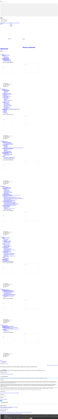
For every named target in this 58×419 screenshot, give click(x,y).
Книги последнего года (7, 242)
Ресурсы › (2, 13)
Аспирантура (5, 149)
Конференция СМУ (6, 193)
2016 (16, 412)
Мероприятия (2, 186)
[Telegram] (1, 400)
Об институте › (3, 5)
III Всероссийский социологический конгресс (10, 205)
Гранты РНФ (5, 145)
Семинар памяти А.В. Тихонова (8, 192)
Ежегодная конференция (7, 206)
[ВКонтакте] (0, 400)
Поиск (1, 1)
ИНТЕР (5, 297)
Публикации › (3, 10)
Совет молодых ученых (7, 98)
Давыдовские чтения (6, 207)
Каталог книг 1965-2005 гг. (7, 250)
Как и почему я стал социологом (8, 154)
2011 (24, 412)
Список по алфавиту (6, 95)
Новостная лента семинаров (7, 187)
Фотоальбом (5, 110)
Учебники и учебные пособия (8, 151)
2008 (29, 412)
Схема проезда (6, 112)
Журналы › (2, 12)
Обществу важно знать (7, 155)
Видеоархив (5, 111)
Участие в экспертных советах (8, 143)
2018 (13, 412)
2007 (31, 412)
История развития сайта (7, 60)
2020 (10, 412)
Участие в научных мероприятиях (8, 100)
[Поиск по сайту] (1, 17)
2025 (2, 412)
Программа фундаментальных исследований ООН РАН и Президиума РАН (13, 147)
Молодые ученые (6, 97)
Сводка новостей (6, 56)
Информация (2, 54)
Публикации (5, 99)
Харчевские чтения (6, 189)
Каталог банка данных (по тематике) (8, 328)
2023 (5, 412)
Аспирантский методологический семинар (9, 208)
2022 (7, 412)
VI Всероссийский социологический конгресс (10, 202)
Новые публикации (6, 57)
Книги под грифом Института (8, 248)
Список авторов (6, 239)
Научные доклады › (3, 15)
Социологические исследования (8, 291)
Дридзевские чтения (6, 190)
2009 (27, 412)
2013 (21, 412)
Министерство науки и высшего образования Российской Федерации (11, 413)
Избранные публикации (7, 246)
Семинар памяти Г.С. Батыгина (8, 191)
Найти (1, 50)
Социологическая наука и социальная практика (10, 294)
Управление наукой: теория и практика (9, 296)
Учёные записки (6, 252)
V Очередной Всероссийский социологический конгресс (11, 203)
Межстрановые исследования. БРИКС (9, 254)
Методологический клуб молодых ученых (9, 200)
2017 (15, 412)
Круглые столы (6, 196)
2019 (12, 412)
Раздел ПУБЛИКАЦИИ (3, 361)
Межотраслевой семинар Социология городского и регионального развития (13, 198)
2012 (23, 412)
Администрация (6, 91)
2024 (4, 412)
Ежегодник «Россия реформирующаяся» (9, 253)
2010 (26, 412)
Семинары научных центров (7, 209)
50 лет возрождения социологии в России (9, 158)
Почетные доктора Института (8, 105)
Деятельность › (3, 7)
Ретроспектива (6, 108)
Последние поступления (7, 241)
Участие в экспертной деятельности (8, 144)
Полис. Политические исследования (8, 292)
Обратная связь (6, 113)
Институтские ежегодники (7, 249)
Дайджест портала (6, 251)
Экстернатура (5, 150)
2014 (20, 412)
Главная (1, 360)
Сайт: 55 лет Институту (7, 103)
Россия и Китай (6, 255)
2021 (8, 412)
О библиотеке (5, 330)
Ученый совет (5, 92)
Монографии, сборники (7, 244)
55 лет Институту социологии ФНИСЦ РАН (9, 157)
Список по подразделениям (7, 96)
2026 (1, 412)
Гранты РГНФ (5, 146)
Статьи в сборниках (6, 258)
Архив (5, 101)
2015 (18, 412)
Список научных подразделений (8, 94)
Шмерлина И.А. (5, 369)
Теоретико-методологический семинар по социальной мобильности (12, 197)
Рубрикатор (5, 240)
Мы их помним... (6, 106)
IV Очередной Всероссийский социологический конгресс (11, 204)
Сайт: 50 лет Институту (7, 104)
